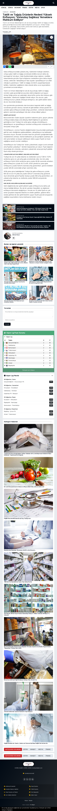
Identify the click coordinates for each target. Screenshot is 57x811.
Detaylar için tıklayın (28, 370)
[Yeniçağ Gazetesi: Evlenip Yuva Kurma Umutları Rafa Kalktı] (16, 273)
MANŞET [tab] (33, 749)
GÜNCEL (3, 7)
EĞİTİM (31, 7)
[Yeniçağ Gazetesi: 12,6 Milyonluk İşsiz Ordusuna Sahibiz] (16, 292)
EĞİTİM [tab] (25, 749)
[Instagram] (30, 779)
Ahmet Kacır (16, 234)
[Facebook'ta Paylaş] (4, 66)
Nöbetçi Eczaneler (10, 786)
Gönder (7, 324)
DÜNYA (10, 7)
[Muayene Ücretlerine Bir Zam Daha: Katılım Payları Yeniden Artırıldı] (41, 292)
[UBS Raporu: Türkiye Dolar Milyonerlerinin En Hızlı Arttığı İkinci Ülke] (41, 273)
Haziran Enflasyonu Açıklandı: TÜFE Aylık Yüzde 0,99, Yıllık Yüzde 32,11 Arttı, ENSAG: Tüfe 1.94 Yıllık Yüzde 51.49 (16, 263)
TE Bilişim (32, 804)
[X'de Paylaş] (7, 66)
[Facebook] (24, 779)
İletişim (30, 800)
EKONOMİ (17, 7)
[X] (27, 779)
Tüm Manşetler (35, 792)
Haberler (5, 12)
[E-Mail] (13, 238)
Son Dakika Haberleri (11, 795)
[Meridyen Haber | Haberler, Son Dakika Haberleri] (28, 3)
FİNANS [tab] (48, 749)
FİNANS (24, 7)
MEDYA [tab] (40, 749)
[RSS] (32, 779)
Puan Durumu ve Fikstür (12, 792)
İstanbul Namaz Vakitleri (12, 789)
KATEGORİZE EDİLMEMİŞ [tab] (13, 749)
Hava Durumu (34, 786)
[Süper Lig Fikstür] (52, 375)
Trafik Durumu (34, 789)
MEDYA (37, 7)
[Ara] (53, 3)
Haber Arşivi (34, 795)
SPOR (43, 7)
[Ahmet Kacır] (7, 235)
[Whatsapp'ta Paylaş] (10, 66)
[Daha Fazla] (13, 66)
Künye (26, 800)
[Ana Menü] (3, 3)
